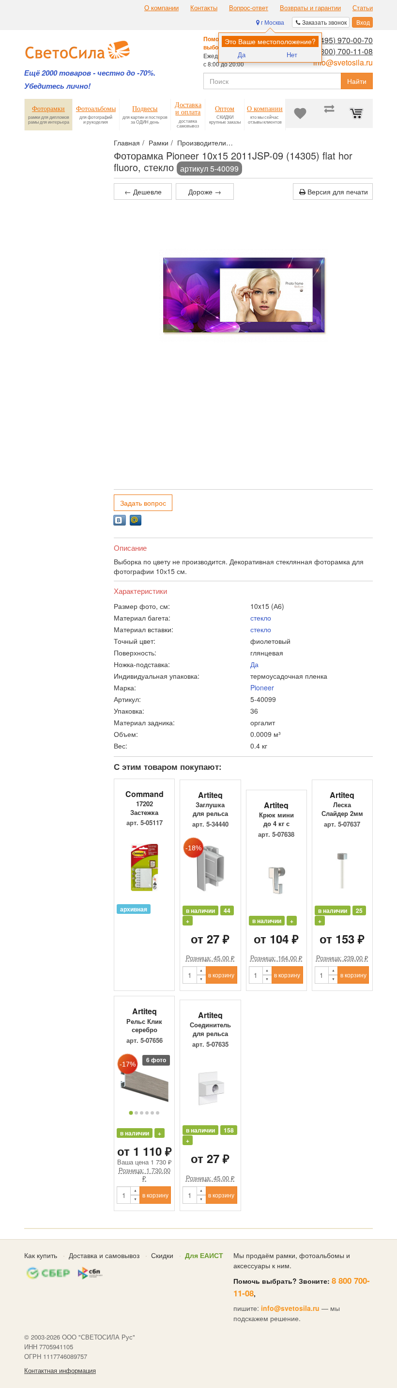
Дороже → (204, 191)
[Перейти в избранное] (300, 113)
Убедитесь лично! (57, 86)
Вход (362, 22)
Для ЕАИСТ (204, 1255)
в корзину (221, 975)
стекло (260, 617)
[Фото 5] (152, 1113)
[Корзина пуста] (358, 113)
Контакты (203, 7)
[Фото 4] (147, 1113)
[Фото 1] (131, 1113)
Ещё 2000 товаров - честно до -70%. (89, 73)
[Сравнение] (329, 113)
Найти (356, 81)
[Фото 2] (136, 1113)
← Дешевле (143, 191)
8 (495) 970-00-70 (342, 40)
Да (241, 54)
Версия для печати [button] (336, 191)
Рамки (158, 142)
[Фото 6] (157, 1113)
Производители (201, 142)
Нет (292, 54)
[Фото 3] (141, 1113)
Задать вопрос (143, 503)
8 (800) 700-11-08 (342, 51)
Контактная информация (60, 1370)
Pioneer (262, 687)
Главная (127, 142)
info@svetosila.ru (343, 62)
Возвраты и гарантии (310, 7)
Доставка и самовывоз (104, 1255)
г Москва (272, 22)
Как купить (40, 1255)
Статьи (362, 7)
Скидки (162, 1255)
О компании (161, 7)
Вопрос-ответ (248, 7)
